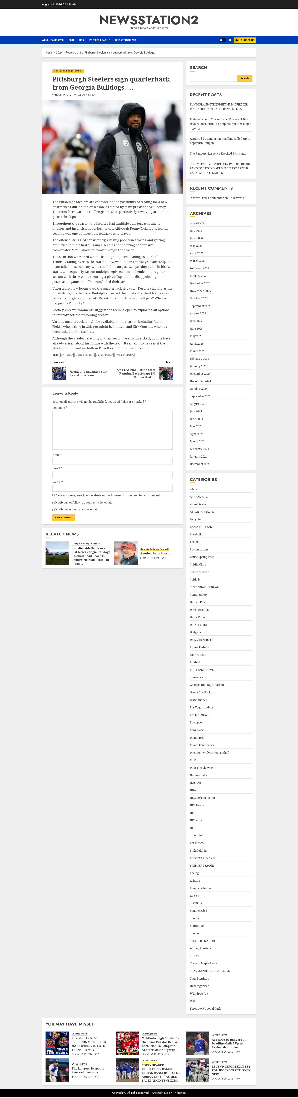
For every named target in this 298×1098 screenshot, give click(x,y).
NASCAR (195, 783)
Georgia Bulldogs (84, 355)
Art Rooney (67, 355)
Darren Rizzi (198, 602)
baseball (195, 534)
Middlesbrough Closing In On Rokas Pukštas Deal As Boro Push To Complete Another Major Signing (220, 123)
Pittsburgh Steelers (125, 355)
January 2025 (198, 366)
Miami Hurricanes (202, 745)
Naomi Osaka (198, 775)
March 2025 (197, 351)
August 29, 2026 (154, 1054)
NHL (193, 828)
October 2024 (198, 389)
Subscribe (247, 40)
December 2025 (200, 283)
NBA (81, 40)
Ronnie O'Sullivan (201, 888)
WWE (193, 1001)
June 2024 (196, 419)
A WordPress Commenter (207, 198)
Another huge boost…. (156, 553)
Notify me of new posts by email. (76, 509)
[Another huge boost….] (126, 553)
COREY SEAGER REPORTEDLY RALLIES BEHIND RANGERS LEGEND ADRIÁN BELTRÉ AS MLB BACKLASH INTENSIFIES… (221, 168)
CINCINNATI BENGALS (205, 587)
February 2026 (199, 268)
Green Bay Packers (202, 692)
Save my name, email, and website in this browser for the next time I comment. (108, 495)
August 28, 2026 (83, 1077)
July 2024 (196, 411)
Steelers (195, 933)
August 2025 (198, 313)
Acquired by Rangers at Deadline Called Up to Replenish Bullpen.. (229, 1043)
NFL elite (196, 820)
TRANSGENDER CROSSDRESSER (210, 971)
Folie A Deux (198, 655)
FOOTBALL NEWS (202, 670)
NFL (192, 813)
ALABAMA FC (199, 497)
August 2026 (198, 223)
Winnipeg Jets (199, 993)
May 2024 (196, 426)
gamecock (196, 677)
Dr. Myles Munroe (201, 640)
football (195, 662)
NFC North (197, 805)
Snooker (195, 918)
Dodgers (195, 632)
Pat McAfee (197, 843)
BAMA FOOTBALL (201, 527)
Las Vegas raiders (201, 707)
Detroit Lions (198, 625)
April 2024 (196, 434)
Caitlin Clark (198, 564)
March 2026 (197, 261)
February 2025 (199, 359)
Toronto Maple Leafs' (204, 963)
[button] (230, 40)
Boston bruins (199, 549)
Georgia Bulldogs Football (68, 70)
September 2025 (200, 306)
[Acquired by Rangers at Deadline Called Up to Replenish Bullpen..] (197, 1043)
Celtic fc (195, 579)
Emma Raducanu (201, 647)
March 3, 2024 (151, 558)
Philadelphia (198, 850)
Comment (59, 408)
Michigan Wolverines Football (209, 753)
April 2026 (196, 253)
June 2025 (196, 328)
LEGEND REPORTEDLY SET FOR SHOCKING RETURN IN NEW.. (231, 1070)
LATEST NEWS (199, 715)
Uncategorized (125, 40)
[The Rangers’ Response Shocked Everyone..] (57, 1070)
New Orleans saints (202, 798)
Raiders (195, 881)
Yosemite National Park (205, 1008)
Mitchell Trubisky (104, 355)
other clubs (197, 835)
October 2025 (198, 298)
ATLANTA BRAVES (53, 40)
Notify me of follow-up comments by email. (83, 502)
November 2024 (200, 381)
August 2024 (198, 404)
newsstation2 (149, 20)
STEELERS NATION (202, 941)
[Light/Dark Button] (222, 40)
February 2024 (199, 449)
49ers (193, 489)
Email (57, 468)
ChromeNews (160, 1093)
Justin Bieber (198, 700)
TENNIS (195, 956)
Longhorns (197, 730)
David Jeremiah (200, 610)
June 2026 (196, 238)
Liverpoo (196, 722)
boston (194, 542)
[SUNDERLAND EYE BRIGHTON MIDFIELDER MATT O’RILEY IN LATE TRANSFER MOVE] (57, 1043)
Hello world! (237, 198)
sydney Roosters (200, 948)
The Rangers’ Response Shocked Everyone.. (218, 153)
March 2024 (197, 441)
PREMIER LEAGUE (99, 40)
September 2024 (200, 396)
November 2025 (200, 291)
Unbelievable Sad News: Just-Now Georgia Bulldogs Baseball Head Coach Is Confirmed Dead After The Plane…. (91, 556)
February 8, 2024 (86, 95)
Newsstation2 (63, 95)
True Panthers (199, 978)
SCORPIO (196, 903)
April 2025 (196, 344)
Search (198, 67)
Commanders (198, 594)
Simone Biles (198, 911)
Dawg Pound (198, 617)
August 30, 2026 (83, 1054)
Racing (194, 873)
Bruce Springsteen (202, 557)
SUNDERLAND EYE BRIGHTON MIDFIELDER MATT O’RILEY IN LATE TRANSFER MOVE (219, 107)
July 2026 (196, 231)
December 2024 (200, 374)
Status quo (197, 926)
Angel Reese (198, 504)
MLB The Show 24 (201, 768)
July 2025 (196, 321)
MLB (71, 40)
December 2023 (200, 464)
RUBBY (194, 896)
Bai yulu (195, 519)
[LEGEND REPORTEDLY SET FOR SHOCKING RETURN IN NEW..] (197, 1070)
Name (57, 455)
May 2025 (196, 336)
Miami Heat (197, 738)
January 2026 (198, 276)
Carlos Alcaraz (199, 572)
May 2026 (196, 246)
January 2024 (198, 456)
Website (57, 482)
